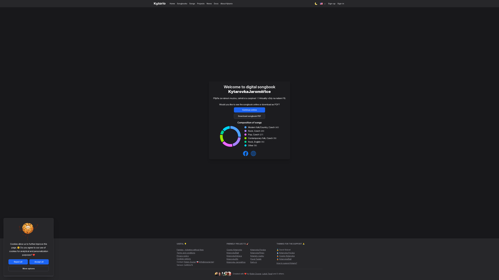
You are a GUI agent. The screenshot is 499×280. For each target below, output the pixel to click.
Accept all (39, 262)
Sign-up (331, 3)
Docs (216, 3)
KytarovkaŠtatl (233, 253)
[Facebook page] (245, 153)
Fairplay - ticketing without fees (190, 250)
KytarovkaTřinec (257, 253)
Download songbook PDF (249, 116)
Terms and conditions (186, 253)
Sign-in (340, 3)
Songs (192, 3)
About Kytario (227, 3)
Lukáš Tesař (267, 274)
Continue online (249, 110)
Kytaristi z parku (257, 256)
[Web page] (253, 153)
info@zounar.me (206, 262)
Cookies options (184, 259)
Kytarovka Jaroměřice (236, 262)
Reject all (18, 262)
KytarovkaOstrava (234, 256)
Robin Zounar (190, 262)
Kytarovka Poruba (258, 250)
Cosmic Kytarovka (234, 250)
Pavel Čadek (255, 259)
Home (172, 3)
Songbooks (182, 3)
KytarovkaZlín (232, 259)
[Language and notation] (323, 3)
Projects (201, 3)
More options (29, 268)
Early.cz (253, 262)
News (209, 3)
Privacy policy (183, 256)
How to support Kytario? (287, 263)
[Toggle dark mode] (316, 3)
